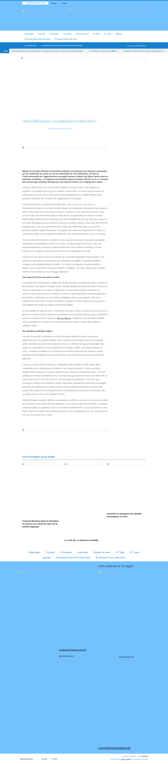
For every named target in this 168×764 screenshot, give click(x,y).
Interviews (67, 34)
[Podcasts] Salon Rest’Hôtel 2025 (37, 39)
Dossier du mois (82, 34)
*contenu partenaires (136, 45)
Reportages (29, 34)
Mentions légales (26, 759)
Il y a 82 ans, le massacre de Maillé (103, 51)
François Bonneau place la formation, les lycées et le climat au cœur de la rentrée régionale (47, 51)
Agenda (119, 34)
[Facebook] (132, 3)
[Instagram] (144, 3)
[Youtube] (140, 3)
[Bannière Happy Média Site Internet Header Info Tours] (65, 157)
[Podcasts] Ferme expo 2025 (66, 39)
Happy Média (126, 759)
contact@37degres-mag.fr (72, 649)
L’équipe (54, 3)
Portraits (41, 34)
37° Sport (107, 34)
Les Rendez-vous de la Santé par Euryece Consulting (61, 45)
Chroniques (54, 34)
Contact (64, 3)
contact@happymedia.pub (114, 748)
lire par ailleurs (64, 318)
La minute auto (31, 45)
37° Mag (96, 34)
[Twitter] (136, 3)
